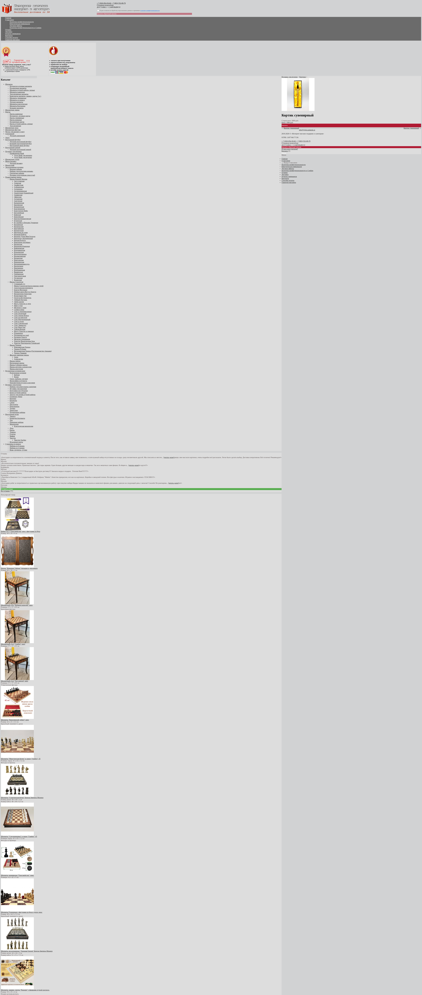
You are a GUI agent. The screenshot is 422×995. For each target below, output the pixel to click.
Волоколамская (19, 256)
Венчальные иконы (17, 363)
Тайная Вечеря (19, 329)
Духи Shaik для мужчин (23, 157)
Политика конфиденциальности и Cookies (25, 28)
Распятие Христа (20, 337)
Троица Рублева (20, 349)
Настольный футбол (12, 140)
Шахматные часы (11, 128)
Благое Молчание (20, 290)
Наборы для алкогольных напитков (23, 387)
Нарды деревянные (17, 118)
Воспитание (18, 266)
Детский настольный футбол (20, 142)
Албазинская (19, 187)
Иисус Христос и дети (22, 304)
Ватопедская (19, 230)
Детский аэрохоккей (17, 136)
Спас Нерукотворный (22, 319)
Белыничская (19, 207)
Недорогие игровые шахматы (21, 86)
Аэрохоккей (9, 134)
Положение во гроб (21, 335)
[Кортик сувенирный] (298, 110)
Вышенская (18, 272)
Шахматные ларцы (12, 110)
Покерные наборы (16, 422)
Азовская (17, 183)
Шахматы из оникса (17, 100)
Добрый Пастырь (20, 300)
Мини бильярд (10, 161)
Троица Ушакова (20, 353)
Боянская (17, 215)
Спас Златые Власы (21, 315)
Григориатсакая (20, 276)
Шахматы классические (18, 104)
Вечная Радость (20, 240)
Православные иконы (13, 177)
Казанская (18, 280)
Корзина (285, 151)
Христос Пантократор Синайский (27, 343)
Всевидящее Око (20, 296)
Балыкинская (19, 203)
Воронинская (19, 262)
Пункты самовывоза (13, 34)
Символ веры (19, 310)
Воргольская (19, 260)
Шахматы (9, 84)
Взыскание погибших (22, 242)
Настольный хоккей (12, 147)
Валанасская (18, 227)
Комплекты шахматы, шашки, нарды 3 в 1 (25, 96)
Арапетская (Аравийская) (23, 193)
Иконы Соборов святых (18, 365)
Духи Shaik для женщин (23, 155)
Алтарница (18, 189)
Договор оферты (16, 26)
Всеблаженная (19, 270)
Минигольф (9, 165)
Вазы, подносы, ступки (18, 450)
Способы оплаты (11, 38)
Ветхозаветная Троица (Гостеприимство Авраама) (33, 351)
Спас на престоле (20, 317)
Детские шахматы (16, 102)
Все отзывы (5, 491)
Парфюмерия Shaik (17, 153)
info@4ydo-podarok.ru (307, 130)
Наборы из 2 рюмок (17, 448)
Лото (11, 428)
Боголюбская (19, 213)
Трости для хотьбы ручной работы (22, 395)
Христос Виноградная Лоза (24, 341)
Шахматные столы (12, 159)
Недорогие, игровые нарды (20, 116)
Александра (18, 359)
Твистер (13, 438)
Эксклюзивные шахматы (19, 94)
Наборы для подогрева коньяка (21, 171)
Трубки (12, 408)
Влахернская (19, 252)
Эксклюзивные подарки (14, 167)
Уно (11, 420)
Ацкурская (18, 201)
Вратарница (18, 268)
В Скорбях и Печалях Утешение (26, 223)
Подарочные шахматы (18, 88)
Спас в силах (19, 321)
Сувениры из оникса (13, 444)
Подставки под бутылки (19, 391)
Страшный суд (19, 284)
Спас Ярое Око (19, 327)
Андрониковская (20, 191)
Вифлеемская (19, 248)
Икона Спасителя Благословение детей (28, 286)
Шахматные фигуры (13, 130)
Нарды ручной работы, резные (21, 124)
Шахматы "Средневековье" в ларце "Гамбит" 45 (19, 836)
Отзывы (8, 30)
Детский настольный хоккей (20, 149)
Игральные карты (16, 442)
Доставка (8, 32)
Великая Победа (20, 234)
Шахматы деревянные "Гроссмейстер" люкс (17, 875)
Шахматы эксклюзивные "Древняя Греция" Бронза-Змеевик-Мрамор (27, 951)
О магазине (9, 20)
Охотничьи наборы (17, 173)
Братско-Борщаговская (22, 219)
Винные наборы (16, 169)
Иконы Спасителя (16, 282)
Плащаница (18, 333)
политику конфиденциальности (150, 10)
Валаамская (18, 225)
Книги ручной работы (18, 393)
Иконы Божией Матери (18, 179)
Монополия (14, 424)
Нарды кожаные (16, 120)
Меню (284, 153)
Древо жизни (19, 302)
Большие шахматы (17, 108)
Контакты (9, 36)
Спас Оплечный (20, 313)
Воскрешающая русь (21, 264)
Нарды (7, 112)
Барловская (18, 205)
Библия (17, 375)
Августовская (19, 181)
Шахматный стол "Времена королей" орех (17, 605)
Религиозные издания (18, 373)
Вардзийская (19, 229)
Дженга (12, 416)
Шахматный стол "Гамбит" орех (13, 644)
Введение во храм (21, 232)
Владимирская (19, 250)
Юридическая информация (20, 24)
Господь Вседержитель (22, 298)
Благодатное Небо (21, 211)
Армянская (18, 195)
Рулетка (12, 434)
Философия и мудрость (18, 381)
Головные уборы (16, 397)
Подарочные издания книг (15, 371)
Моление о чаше (20, 308)
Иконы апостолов (16, 369)
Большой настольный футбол (21, 144)
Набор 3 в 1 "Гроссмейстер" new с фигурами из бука (20, 531)
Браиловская (19, 217)
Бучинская (18, 221)
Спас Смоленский (21, 323)
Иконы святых (15, 361)
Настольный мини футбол (19, 145)
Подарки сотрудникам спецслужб (22, 175)
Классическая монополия (23, 426)
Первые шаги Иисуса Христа (25, 292)
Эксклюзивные (15, 126)
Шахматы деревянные (18, 98)
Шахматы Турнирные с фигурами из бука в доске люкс (21, 912)
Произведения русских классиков (22, 383)
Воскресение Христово (23, 294)
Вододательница (20, 254)
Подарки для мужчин (13, 385)
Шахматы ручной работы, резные (22, 90)
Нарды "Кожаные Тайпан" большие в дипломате (19, 568)
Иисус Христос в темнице (24, 331)
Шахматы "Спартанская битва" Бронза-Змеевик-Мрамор (22, 798)
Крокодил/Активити (17, 418)
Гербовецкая (18, 274)
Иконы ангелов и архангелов (21, 367)
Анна (16, 357)
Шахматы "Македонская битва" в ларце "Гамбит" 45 (20, 759)
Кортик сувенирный (291, 128)
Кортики (13, 398)
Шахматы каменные (17, 92)
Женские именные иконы (19, 355)
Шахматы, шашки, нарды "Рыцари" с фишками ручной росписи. (25, 990)
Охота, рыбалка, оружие (19, 379)
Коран (16, 377)
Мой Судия (18, 306)
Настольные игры (12, 414)
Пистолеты (14, 404)
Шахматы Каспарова (17, 106)
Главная (8, 18)
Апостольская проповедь (23, 288)
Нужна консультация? (290, 149)
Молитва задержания (22, 339)
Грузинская (18, 278)
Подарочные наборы (17, 412)
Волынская (18, 258)
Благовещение (19, 209)
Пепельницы (14, 406)
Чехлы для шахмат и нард (15, 132)
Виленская (18, 244)
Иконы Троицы (15, 345)
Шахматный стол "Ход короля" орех (14, 681)
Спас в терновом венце (23, 312)
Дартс (7, 138)
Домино (13, 432)
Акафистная (18, 185)
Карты (12, 430)
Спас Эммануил (20, 325)
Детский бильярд (16, 163)
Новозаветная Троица (22, 347)
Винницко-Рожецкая (22, 246)
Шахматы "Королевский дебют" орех (15, 720)
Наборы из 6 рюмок (17, 446)
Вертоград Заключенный (23, 238)
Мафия (12, 436)
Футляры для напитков (18, 389)
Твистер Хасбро (20, 440)
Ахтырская (18, 199)
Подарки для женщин (13, 151)
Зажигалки (14, 410)
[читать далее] (169, 457)
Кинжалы (13, 400)
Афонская (17, 197)
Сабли (12, 402)
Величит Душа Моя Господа (24, 236)
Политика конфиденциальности (22, 22)
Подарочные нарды (17, 122)
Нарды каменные (16, 114)
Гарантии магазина (12, 40)
